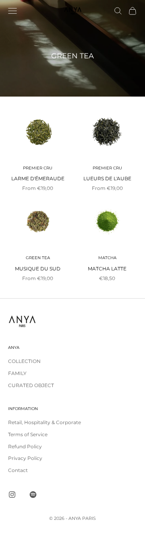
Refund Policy (25, 446)
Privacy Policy (25, 458)
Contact (18, 470)
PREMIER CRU (37, 168)
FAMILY (17, 373)
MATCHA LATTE (107, 269)
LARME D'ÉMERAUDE (37, 178)
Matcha (107, 257)
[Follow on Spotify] (33, 495)
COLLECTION (24, 361)
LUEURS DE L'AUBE (107, 178)
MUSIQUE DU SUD (37, 269)
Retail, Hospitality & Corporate (44, 422)
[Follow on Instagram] (12, 495)
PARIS (89, 518)
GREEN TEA (38, 257)
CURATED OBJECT (31, 385)
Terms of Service (28, 434)
